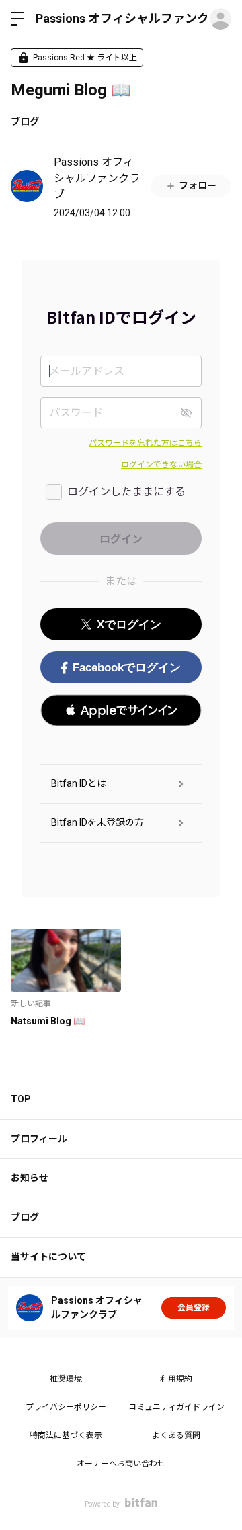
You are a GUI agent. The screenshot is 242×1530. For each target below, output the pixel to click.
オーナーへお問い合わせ (121, 1463)
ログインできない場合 (161, 464)
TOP (21, 1099)
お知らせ (29, 1177)
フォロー (197, 185)
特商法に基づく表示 (66, 1435)
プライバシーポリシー (66, 1407)
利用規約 (176, 1379)
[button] (121, 710)
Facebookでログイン (127, 667)
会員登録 (193, 1307)
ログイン (220, 19)
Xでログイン (129, 624)
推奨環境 (66, 1379)
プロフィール (39, 1138)
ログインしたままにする (126, 491)
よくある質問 (176, 1435)
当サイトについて (48, 1256)
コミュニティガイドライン (176, 1407)
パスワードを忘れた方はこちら (145, 443)
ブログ (25, 121)
